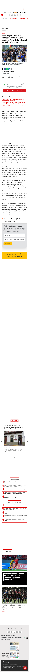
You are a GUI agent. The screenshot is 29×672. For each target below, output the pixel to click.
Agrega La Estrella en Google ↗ (14, 90)
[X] (12, 15)
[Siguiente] (27, 441)
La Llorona (22, 18)
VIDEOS (14, 420)
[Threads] (9, 15)
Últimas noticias (14, 502)
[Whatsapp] (7, 69)
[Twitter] (3, 69)
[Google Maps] (24, 637)
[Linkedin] (9, 69)
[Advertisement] (14, 360)
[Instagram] (17, 15)
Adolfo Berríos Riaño (9, 71)
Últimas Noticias (13, 18)
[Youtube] (20, 15)
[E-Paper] (25, 9)
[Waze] (27, 637)
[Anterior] (2, 441)
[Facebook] (15, 15)
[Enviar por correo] (11, 69)
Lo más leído (14, 479)
